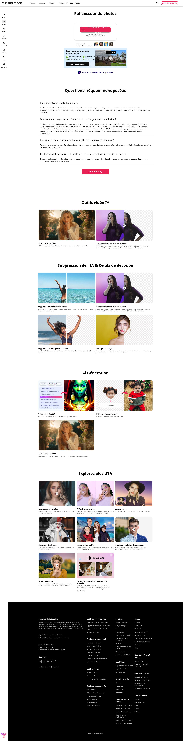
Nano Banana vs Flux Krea (124, 720)
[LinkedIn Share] (40, 661)
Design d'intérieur (121, 622)
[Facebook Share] (44, 661)
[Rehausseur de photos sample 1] (96, 44)
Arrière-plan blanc (93, 702)
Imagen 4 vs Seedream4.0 (124, 712)
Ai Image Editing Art (141, 677)
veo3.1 (137, 709)
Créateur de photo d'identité (96, 693)
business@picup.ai (63, 638)
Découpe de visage (93, 632)
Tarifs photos (139, 626)
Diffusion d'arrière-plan (94, 696)
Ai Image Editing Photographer (140, 684)
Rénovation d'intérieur (123, 655)
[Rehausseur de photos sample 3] (106, 44)
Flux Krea (119, 683)
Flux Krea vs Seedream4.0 (124, 723)
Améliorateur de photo (94, 643)
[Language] (157, 3)
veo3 (136, 705)
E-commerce (120, 629)
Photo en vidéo (91, 676)
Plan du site (138, 645)
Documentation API (141, 632)
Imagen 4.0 (119, 686)
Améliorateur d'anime (94, 646)
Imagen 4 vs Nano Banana (124, 705)
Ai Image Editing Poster (142, 688)
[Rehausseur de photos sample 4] (111, 44)
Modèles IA (62, 3)
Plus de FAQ (95, 171)
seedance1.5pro (140, 702)
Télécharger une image (97, 29)
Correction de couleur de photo (97, 659)
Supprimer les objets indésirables (98, 622)
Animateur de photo (93, 655)
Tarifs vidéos (139, 629)
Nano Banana (120, 689)
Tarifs (78, 3)
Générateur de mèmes (94, 705)
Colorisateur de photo (94, 652)
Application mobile (122, 669)
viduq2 (137, 712)
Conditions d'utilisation (142, 642)
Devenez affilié (139, 661)
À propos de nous (140, 635)
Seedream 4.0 (120, 692)
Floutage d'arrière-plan (94, 662)
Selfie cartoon (91, 690)
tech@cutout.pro (57, 635)
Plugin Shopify (120, 672)
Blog (136, 648)
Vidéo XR (118, 643)
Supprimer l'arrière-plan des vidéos (98, 626)
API (71, 3)
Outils (51, 3)
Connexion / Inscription (169, 3)
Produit (32, 3)
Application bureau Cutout (124, 666)
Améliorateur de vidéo (94, 649)
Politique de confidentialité (143, 638)
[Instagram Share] (55, 661)
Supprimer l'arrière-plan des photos (98, 629)
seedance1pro (139, 699)
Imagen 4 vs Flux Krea (123, 709)
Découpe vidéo (91, 673)
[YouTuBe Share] (47, 661)
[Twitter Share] (51, 661)
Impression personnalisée (124, 635)
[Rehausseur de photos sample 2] (101, 44)
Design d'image (121, 626)
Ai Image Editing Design (142, 680)
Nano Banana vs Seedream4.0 (121, 716)
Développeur (120, 632)
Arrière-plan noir (92, 699)
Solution (42, 3)
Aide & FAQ (138, 622)
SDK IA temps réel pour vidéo (96, 679)
